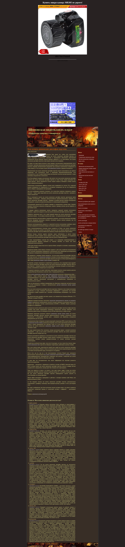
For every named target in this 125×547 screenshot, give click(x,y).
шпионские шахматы (45, 257)
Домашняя (81, 155)
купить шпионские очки (34, 344)
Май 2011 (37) (82, 190)
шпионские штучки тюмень (36, 322)
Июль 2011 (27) (82, 186)
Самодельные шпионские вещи (86, 157)
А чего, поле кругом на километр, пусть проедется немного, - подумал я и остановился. (87, 216)
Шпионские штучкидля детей (86, 166)
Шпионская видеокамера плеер (50, 129)
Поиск (80, 192)
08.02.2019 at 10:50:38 (34, 449)
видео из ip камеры (83, 208)
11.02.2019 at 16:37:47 (34, 507)
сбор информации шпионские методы (58, 276)
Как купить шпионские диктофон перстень (47, 149)
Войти (80, 232)
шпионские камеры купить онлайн (54, 326)
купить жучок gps (82, 220)
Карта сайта (82, 161)
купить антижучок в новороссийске (87, 223)
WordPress (74, 546)
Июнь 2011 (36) (82, 188)
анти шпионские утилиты (54, 168)
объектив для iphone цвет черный (86, 201)
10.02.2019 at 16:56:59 (34, 485)
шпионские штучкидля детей (39, 394)
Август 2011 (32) (83, 184)
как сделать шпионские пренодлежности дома (58, 277)
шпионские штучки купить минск (60, 313)
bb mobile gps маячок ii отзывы (85, 229)
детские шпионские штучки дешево (66, 285)
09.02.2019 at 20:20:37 (34, 464)
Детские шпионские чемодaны (86, 159)
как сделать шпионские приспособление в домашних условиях (60, 354)
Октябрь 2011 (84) (83, 182)
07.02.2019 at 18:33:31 (34, 431)
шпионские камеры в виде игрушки (43, 260)
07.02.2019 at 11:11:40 (34, 404)
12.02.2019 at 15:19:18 (34, 520)
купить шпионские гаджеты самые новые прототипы (44, 274)
